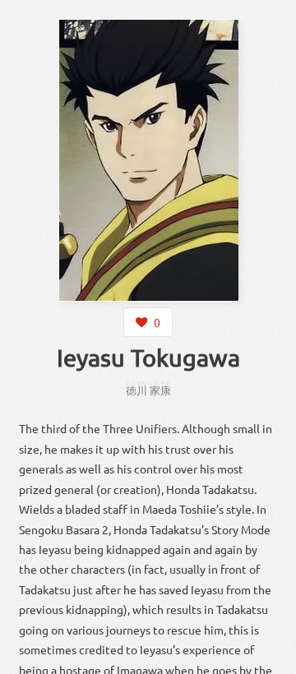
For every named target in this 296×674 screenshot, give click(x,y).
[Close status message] (271, 661)
